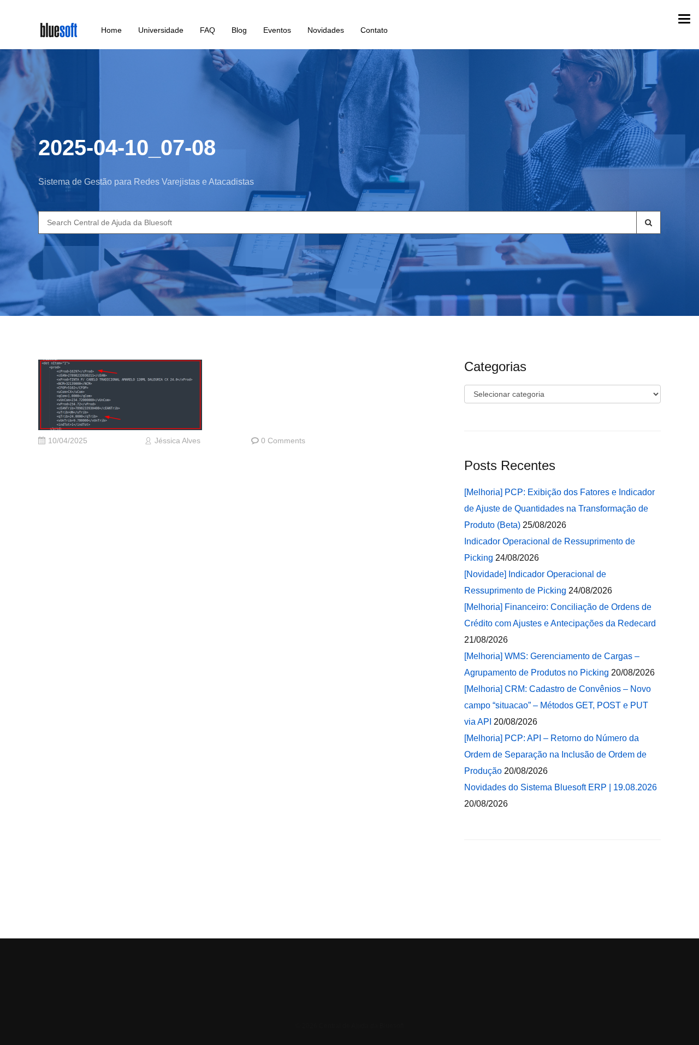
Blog (239, 30)
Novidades (325, 30)
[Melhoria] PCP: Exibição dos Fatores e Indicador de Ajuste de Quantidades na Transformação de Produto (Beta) (559, 509)
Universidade (160, 30)
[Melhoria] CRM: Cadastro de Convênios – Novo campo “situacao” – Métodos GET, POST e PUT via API (557, 705)
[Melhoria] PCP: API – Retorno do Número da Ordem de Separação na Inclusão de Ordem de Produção (555, 754)
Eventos (277, 30)
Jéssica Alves (177, 441)
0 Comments (283, 441)
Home (111, 30)
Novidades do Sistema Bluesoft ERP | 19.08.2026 (560, 787)
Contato (374, 30)
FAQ (207, 30)
